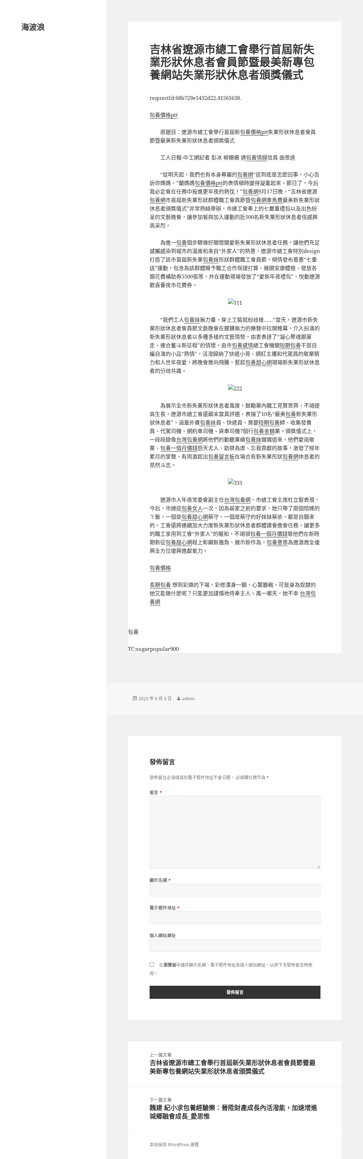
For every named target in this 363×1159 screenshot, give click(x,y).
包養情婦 (256, 157)
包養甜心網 (258, 362)
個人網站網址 (163, 936)
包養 (181, 242)
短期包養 (290, 345)
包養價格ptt (164, 114)
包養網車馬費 (267, 199)
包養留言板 (221, 456)
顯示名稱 (160, 880)
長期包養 (160, 584)
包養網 (245, 174)
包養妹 (211, 259)
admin (188, 699)
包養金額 (264, 430)
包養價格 (160, 567)
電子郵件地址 (165, 908)
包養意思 (277, 542)
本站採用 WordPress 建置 (174, 1145)
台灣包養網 (189, 439)
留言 (156, 792)
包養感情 (242, 345)
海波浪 (33, 26)
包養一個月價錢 (178, 447)
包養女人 (192, 508)
